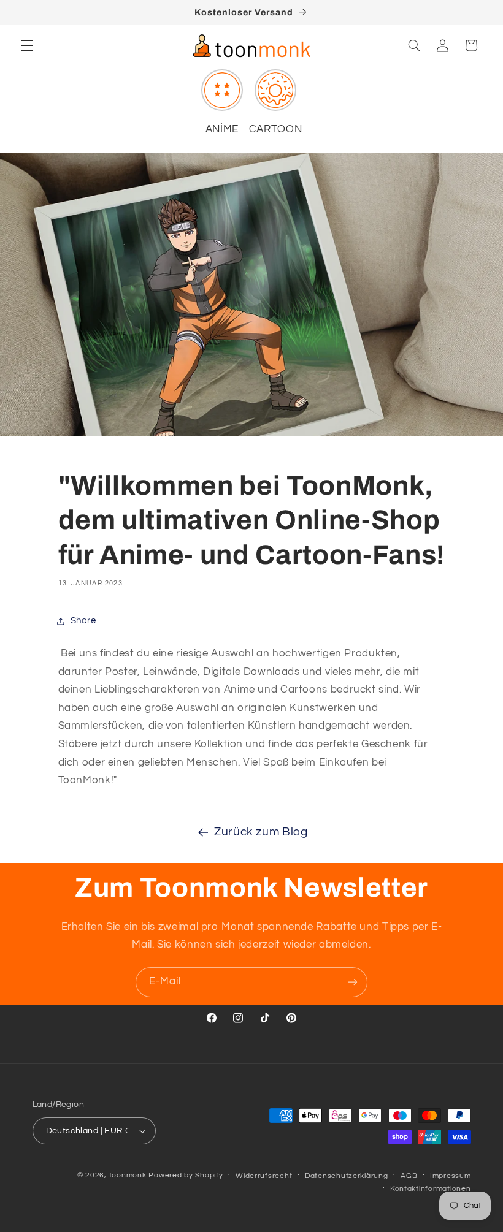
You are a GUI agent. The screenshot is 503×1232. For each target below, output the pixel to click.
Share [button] (83, 620)
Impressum (450, 1176)
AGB (409, 1176)
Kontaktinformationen (430, 1188)
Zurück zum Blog (260, 832)
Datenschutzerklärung (346, 1176)
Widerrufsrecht (264, 1176)
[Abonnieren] (353, 982)
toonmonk (128, 1175)
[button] (27, 45)
